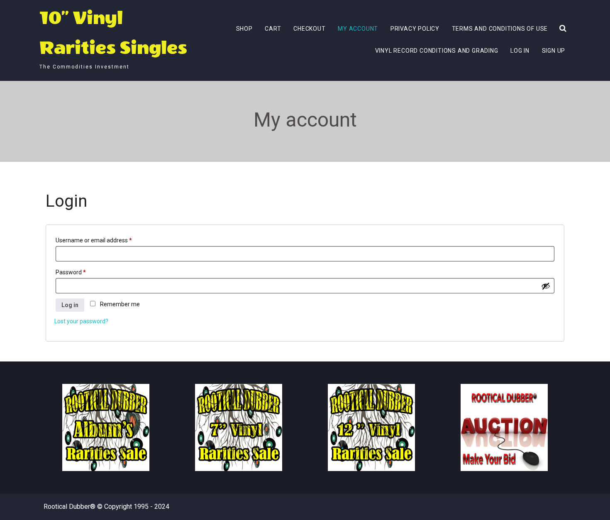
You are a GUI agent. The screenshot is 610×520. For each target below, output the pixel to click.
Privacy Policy (414, 28)
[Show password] (545, 286)
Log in (69, 305)
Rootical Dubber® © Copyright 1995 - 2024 (106, 506)
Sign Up (554, 50)
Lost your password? (81, 321)
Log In (519, 50)
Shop (244, 28)
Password (71, 272)
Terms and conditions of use (500, 28)
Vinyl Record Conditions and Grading (436, 50)
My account (358, 28)
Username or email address (94, 240)
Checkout (309, 28)
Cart (273, 28)
